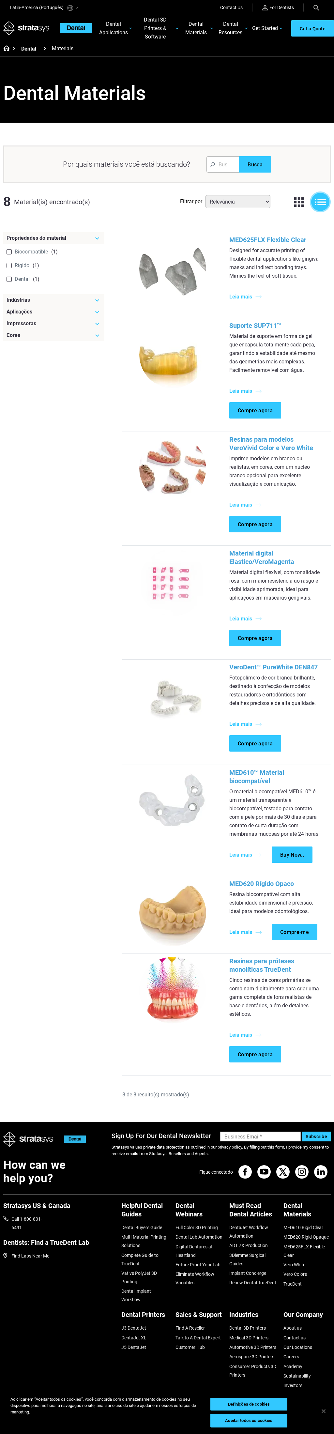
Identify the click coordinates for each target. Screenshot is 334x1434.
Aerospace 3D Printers (251, 1356)
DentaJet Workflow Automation (248, 1232)
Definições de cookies (249, 1404)
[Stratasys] (26, 28)
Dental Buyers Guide (141, 1227)
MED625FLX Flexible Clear (267, 240)
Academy (292, 1366)
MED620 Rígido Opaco (261, 884)
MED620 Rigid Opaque (306, 1237)
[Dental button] (72, 1139)
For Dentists (281, 7)
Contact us (294, 1337)
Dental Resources (230, 28)
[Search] (316, 7)
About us (292, 1328)
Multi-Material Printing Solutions (143, 1241)
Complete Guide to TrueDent (140, 1259)
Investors (292, 1385)
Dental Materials (196, 28)
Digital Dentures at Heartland (194, 1251)
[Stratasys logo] (28, 1139)
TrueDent (292, 1284)
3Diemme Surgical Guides (247, 1259)
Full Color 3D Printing (196, 1227)
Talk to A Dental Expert (198, 1337)
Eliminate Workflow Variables (194, 1278)
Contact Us (231, 7)
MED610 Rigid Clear (303, 1227)
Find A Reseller (190, 1328)
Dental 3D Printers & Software (155, 28)
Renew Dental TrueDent (252, 1282)
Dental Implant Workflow (136, 1295)
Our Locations (297, 1347)
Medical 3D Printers (248, 1337)
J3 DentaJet (133, 1328)
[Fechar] (323, 1411)
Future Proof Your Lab (197, 1264)
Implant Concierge (247, 1273)
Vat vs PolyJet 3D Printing (139, 1277)
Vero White (294, 1264)
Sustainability (297, 1376)
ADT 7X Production (248, 1245)
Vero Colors (295, 1274)
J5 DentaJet (133, 1347)
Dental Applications (113, 28)
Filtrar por (191, 201)
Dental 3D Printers (247, 1328)
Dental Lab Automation (198, 1237)
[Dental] (45, 48)
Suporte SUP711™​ (255, 325)
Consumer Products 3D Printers (252, 1371)
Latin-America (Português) (37, 7)
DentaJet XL (133, 1337)
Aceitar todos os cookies (248, 1420)
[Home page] (4, 49)
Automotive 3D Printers (252, 1347)
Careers (291, 1356)
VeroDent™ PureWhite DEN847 (273, 667)
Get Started (265, 28)
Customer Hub (190, 1347)
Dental (28, 49)
